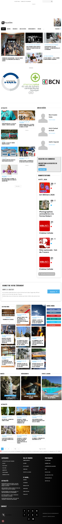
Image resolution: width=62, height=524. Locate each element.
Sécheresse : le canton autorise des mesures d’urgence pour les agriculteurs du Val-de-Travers (22, 440)
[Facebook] (24, 511)
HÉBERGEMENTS (26, 460)
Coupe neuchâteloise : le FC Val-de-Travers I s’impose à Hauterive (9, 124)
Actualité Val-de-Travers (33, 44)
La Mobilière (48, 460)
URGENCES (25, 482)
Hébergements (31, 393)
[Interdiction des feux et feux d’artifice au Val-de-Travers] (38, 358)
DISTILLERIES (26, 466)
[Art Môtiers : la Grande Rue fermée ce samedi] (8, 411)
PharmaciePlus (48, 477)
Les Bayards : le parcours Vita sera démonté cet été (38, 439)
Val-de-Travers (42, 169)
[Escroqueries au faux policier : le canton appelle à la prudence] (52, 38)
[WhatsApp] (29, 519)
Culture (4, 158)
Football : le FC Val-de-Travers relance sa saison (8, 143)
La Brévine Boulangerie (50, 466)
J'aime (58, 309)
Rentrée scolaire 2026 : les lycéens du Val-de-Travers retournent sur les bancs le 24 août (26, 125)
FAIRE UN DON (26, 491)
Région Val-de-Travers (51, 393)
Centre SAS (47, 480)
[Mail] (36, 511)
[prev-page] (7, 322)
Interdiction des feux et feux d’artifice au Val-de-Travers (37, 365)
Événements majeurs (10, 395)
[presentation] (30, 94)
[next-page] (9, 322)
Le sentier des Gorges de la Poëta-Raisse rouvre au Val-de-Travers (8, 439)
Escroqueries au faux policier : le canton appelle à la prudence (52, 48)
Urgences (8, 317)
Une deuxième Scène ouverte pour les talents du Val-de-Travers (33, 48)
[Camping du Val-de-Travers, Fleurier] (31, 388)
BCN (46, 469)
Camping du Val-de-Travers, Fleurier (31, 397)
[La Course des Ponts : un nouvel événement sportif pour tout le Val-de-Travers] (23, 337)
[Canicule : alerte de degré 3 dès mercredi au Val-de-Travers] (38, 315)
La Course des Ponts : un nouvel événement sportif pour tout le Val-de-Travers (22, 342)
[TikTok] (28, 515)
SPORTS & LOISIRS (27, 472)
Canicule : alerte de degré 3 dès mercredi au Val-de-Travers (37, 321)
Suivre (58, 315)
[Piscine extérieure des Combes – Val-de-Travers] (52, 388)
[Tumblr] (32, 515)
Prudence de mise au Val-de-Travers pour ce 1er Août (22, 365)
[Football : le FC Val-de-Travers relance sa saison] (9, 134)
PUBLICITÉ (25, 494)
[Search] (51, 1)
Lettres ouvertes (48, 56)
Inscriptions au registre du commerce (47, 164)
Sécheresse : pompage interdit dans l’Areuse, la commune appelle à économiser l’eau (22, 421)
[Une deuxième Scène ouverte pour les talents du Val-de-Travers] (34, 38)
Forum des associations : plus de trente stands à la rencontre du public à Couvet (12, 59)
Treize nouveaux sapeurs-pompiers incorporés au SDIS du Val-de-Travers (38, 420)
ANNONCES (25, 488)
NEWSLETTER (26, 485)
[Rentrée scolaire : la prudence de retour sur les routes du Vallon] (27, 152)
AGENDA (25, 479)
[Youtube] (33, 519)
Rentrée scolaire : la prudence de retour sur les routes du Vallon (26, 161)
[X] (36, 515)
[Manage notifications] (3, 521)
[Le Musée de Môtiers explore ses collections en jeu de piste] (9, 152)
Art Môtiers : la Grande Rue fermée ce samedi (7, 420)
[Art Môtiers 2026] (10, 388)
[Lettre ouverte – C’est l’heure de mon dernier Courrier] (33, 58)
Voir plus (17, 186)
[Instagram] (28, 511)
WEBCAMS (25, 469)
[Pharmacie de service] (8, 312)
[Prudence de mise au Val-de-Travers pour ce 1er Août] (23, 358)
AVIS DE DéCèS (41, 108)
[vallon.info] (7, 23)
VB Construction (49, 475)
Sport (3, 121)
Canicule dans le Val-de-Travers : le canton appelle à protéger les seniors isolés (22, 320)
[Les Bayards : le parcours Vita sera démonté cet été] (38, 430)
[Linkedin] (32, 511)
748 (15, 448)
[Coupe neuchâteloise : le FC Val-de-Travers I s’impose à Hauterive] (9, 115)
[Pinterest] (24, 515)
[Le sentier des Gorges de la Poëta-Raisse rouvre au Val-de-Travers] (8, 430)
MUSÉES (24, 463)
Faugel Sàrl (47, 472)
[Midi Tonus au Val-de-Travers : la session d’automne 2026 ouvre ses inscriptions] (9, 169)
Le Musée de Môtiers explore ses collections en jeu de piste (8, 160)
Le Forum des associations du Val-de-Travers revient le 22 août (7, 362)
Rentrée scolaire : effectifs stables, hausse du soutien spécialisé (6, 340)
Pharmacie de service (8, 319)
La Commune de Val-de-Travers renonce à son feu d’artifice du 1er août (38, 342)
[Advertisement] (38, 15)
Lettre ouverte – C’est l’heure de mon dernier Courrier (52, 58)
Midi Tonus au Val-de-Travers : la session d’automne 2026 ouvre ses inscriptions (9, 180)
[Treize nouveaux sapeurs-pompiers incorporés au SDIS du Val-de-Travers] (38, 411)
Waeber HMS (47, 463)
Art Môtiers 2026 (10, 398)
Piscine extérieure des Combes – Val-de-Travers (51, 397)
